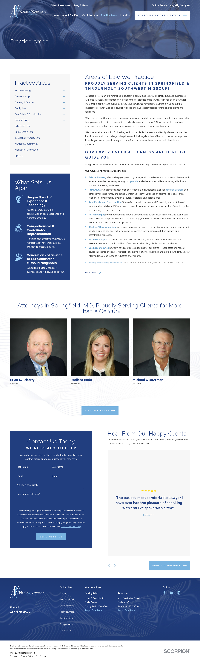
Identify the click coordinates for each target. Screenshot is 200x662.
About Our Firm (67, 599)
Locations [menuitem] (126, 15)
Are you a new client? (27, 485)
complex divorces (174, 189)
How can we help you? (28, 494)
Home (63, 593)
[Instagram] (178, 592)
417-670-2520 (180, 5)
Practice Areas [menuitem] (109, 15)
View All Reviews (166, 565)
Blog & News (81, 5)
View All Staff (97, 410)
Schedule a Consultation (159, 15)
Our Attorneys (67, 605)
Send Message (51, 536)
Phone (20, 476)
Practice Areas (67, 611)
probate (134, 181)
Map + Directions (93, 610)
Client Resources (60, 5)
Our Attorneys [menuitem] (90, 15)
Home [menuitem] (56, 15)
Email (55, 476)
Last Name (57, 466)
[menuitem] (38, 91)
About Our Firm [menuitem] (70, 15)
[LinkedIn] (171, 592)
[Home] (28, 12)
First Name (22, 466)
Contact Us (65, 630)
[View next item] (102, 397)
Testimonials (66, 618)
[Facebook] (164, 592)
